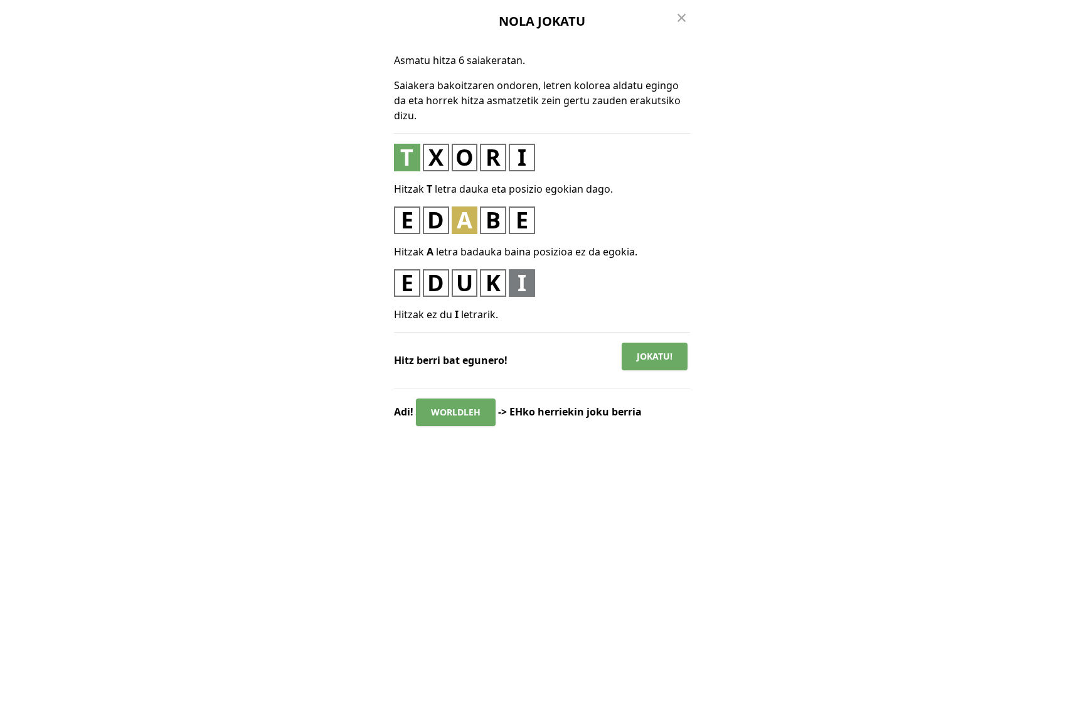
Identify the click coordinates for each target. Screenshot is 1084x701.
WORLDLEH (456, 412)
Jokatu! (654, 356)
